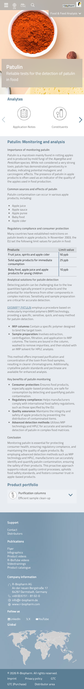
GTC (53, 678)
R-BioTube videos (18, 560)
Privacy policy (33, 678)
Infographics (15, 552)
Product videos (16, 556)
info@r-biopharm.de (25, 600)
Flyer (10, 549)
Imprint (12, 678)
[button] (79, 120)
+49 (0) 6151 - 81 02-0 (26, 596)
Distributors (14, 533)
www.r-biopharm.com (26, 604)
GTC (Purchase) (16, 684)
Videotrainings (16, 564)
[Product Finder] (23, 5)
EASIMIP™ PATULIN (19, 307)
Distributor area (45, 684)
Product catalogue (19, 567)
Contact (12, 530)
